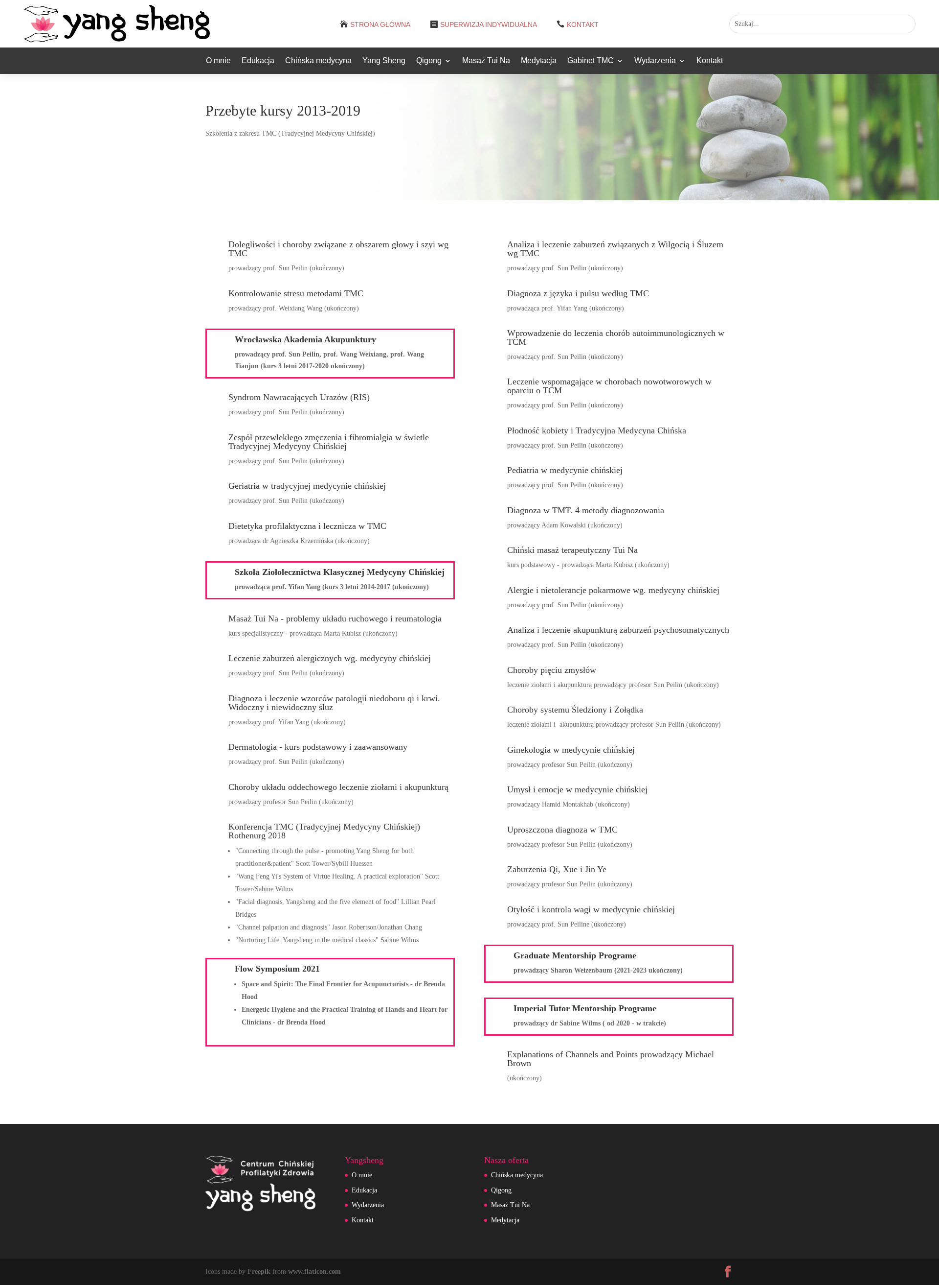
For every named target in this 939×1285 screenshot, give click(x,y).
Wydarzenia (655, 61)
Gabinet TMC (590, 61)
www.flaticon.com (314, 1271)
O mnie (218, 61)
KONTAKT (583, 24)
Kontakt (709, 61)
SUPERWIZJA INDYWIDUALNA (488, 24)
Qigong (429, 61)
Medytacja (539, 61)
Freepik (258, 1271)
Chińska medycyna (318, 61)
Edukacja (258, 61)
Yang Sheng (383, 61)
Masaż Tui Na (486, 61)
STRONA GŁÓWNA (380, 24)
